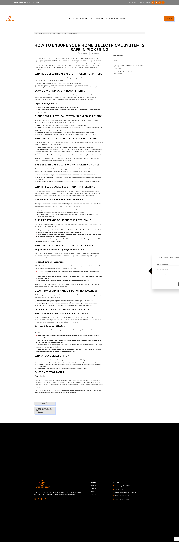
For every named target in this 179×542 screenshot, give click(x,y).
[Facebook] (156, 2)
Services (83, 18)
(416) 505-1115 (169, 18)
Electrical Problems (95, 18)
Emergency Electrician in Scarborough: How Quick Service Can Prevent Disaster (128, 67)
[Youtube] (159, 2)
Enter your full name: (151, 259)
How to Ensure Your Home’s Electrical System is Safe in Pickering (63, 33)
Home (69, 18)
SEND (170, 284)
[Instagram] (153, 2)
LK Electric (55, 360)
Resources (41, 33)
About (75, 18)
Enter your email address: (152, 269)
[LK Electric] (10, 18)
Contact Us (94, 494)
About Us (93, 485)
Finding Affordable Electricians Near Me (123, 72)
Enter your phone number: (153, 264)
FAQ (106, 18)
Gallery (93, 491)
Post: (46, 33)
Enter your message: (151, 273)
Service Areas (113, 18)
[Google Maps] (163, 2)
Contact (123, 18)
